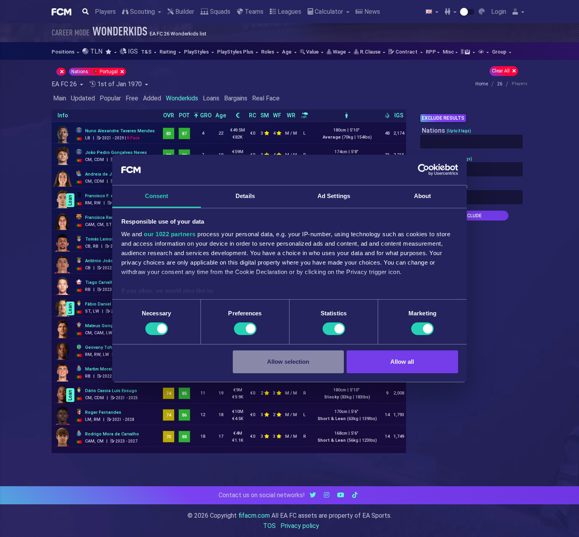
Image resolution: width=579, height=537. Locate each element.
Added (152, 98)
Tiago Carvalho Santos (108, 282)
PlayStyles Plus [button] (235, 52)
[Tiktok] (355, 495)
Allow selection (288, 361)
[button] (111, 52)
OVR (168, 115)
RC (252, 115)
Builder (184, 11)
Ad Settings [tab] (333, 196)
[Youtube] (340, 495)
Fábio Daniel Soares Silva (111, 304)
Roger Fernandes (103, 412)
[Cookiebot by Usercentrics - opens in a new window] (423, 170)
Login (498, 11)
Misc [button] (448, 52)
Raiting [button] (168, 52)
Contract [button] (406, 52)
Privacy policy (299, 526)
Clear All (501, 71)
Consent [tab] (157, 196)
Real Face (266, 98)
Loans (211, 98)
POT (184, 115)
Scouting (142, 11)
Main (59, 98)
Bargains (235, 98)
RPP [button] (431, 52)
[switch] (245, 328)
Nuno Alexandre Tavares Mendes (120, 130)
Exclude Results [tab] (443, 118)
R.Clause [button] (370, 52)
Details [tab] (245, 196)
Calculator (329, 11)
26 (500, 84)
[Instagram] (326, 495)
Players (105, 11)
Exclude (471, 216)
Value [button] (312, 52)
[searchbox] (424, 142)
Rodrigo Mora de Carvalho (112, 434)
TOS (269, 526)
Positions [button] (64, 52)
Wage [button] (339, 52)
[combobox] (471, 142)
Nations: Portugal (95, 71)
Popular (110, 98)
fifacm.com (254, 515)
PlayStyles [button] (197, 52)
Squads (219, 11)
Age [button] (287, 52)
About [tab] (422, 196)
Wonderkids (182, 98)
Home (481, 84)
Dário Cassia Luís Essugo (111, 390)
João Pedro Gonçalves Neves (116, 152)
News (371, 11)
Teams (253, 11)
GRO (205, 115)
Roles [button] (268, 52)
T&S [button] (147, 52)
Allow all (402, 361)
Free (132, 98)
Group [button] (500, 52)
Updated (83, 98)
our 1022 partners (170, 234)
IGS (398, 115)
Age (220, 115)
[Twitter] (313, 495)
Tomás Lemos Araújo (106, 239)
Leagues (288, 11)
